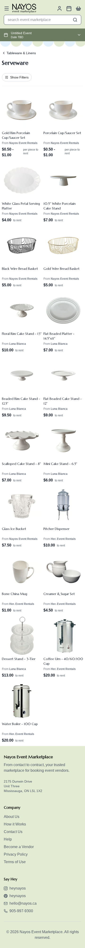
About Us (11, 817)
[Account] (59, 8)
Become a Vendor (19, 847)
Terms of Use (15, 862)
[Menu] (6, 8)
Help (8, 839)
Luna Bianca (17, 343)
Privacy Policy (16, 854)
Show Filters (19, 77)
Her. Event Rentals (63, 539)
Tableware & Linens (21, 53)
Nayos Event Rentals (23, 143)
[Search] (75, 19)
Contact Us (13, 832)
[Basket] (78, 8)
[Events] (69, 8)
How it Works (15, 824)
